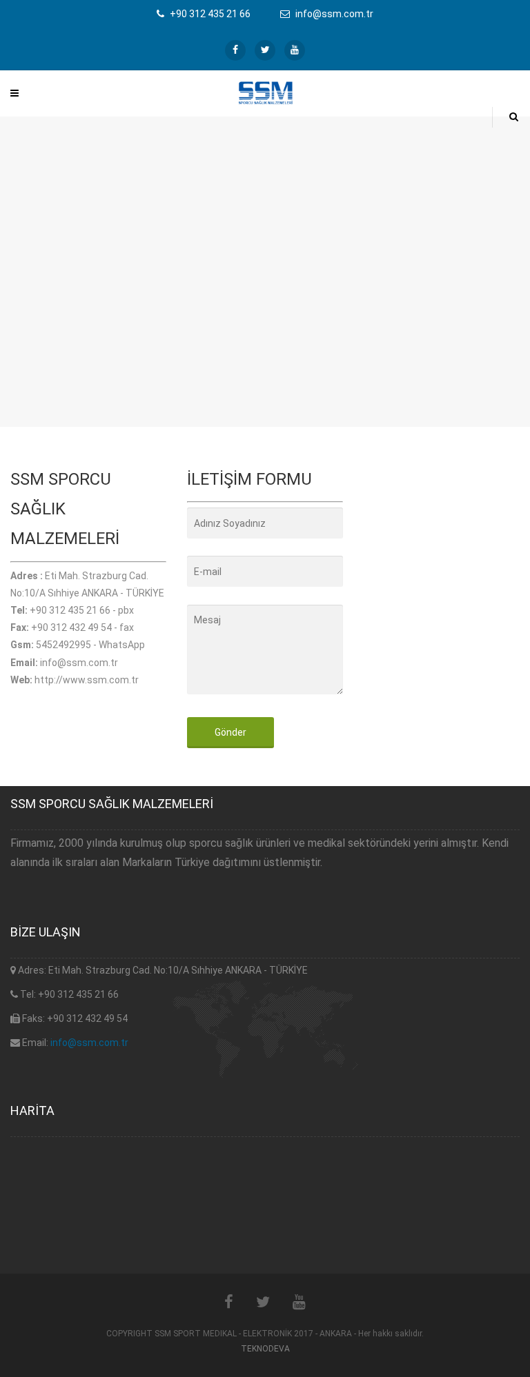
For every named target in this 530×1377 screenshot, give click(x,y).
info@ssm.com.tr (89, 1042)
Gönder (230, 732)
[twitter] (265, 50)
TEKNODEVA (265, 1349)
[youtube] (294, 50)
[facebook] (235, 50)
